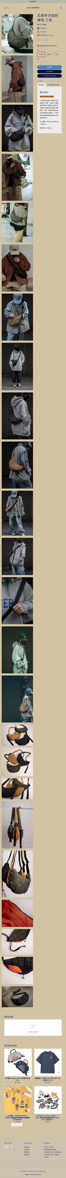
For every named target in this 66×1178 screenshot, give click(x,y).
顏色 (38, 49)
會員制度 (26, 1149)
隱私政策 (33, 1174)
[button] (5, 8)
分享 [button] (41, 81)
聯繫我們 (26, 1152)
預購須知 (26, 1154)
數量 (38, 59)
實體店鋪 (26, 1147)
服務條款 (27, 1174)
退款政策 (38, 1174)
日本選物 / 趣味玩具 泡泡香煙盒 (15, 1173)
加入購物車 (49, 71)
